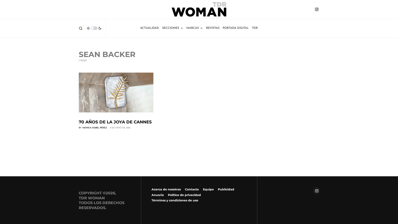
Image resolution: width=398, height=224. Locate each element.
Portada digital (236, 28)
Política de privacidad (184, 195)
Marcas (192, 28)
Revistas (213, 28)
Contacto (192, 189)
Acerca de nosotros (166, 189)
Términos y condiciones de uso (175, 200)
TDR (255, 28)
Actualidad (149, 28)
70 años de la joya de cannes (115, 121)
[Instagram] (316, 9)
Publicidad (226, 189)
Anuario (158, 195)
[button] (81, 28)
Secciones (170, 28)
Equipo (208, 189)
